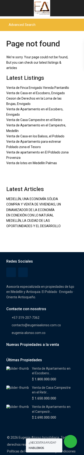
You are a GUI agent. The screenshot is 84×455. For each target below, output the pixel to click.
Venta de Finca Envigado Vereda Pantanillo (37, 88)
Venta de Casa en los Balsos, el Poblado (35, 136)
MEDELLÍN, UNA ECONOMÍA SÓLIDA (32, 199)
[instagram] (23, 272)
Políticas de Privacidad (23, 451)
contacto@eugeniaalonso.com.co (36, 325)
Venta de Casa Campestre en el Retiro (34, 120)
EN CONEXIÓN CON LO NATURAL (30, 215)
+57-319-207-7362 (25, 318)
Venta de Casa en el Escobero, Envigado (35, 93)
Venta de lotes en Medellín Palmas (31, 163)
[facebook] (11, 272)
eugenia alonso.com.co (29, 333)
